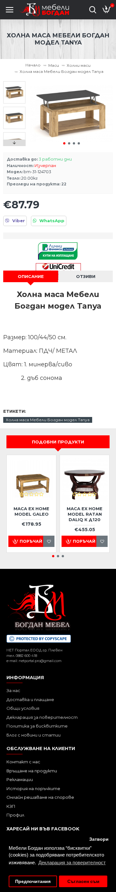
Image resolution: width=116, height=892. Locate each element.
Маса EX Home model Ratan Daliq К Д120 (84, 514)
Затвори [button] (99, 839)
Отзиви (85, 276)
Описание (31, 276)
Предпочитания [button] (33, 881)
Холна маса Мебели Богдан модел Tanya (48, 419)
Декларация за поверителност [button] (72, 862)
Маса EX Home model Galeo (31, 511)
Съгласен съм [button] (83, 881)
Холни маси (79, 65)
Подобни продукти (58, 441)
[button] (64, 143)
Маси (53, 65)
